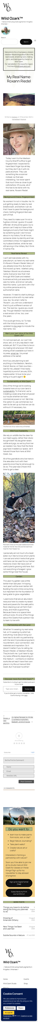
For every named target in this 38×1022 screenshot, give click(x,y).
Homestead (16, 119)
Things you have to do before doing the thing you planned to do (16, 909)
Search (3, 38)
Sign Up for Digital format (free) (19, 883)
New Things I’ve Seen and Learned (12, 928)
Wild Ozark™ (12, 18)
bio (15, 326)
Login (33, 752)
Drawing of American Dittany (10, 919)
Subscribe (28, 689)
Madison (14, 117)
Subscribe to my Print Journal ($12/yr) (19, 892)
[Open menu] (35, 40)
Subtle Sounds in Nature (14, 935)
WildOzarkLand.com (22, 66)
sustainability (9, 391)
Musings (23, 119)
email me (15, 353)
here (25, 695)
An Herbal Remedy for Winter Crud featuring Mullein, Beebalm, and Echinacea (22, 719)
